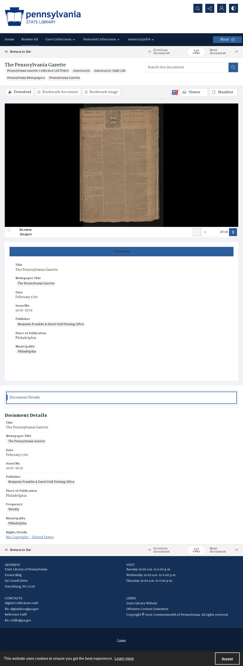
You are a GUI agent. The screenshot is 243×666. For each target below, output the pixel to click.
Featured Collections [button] (99, 39)
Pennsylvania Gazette (64, 78)
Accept (227, 659)
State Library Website (141, 603)
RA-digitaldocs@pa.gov (22, 609)
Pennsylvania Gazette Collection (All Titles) (38, 71)
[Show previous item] (197, 232)
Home (9, 39)
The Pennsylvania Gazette (36, 283)
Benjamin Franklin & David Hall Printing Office (51, 324)
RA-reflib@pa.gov (18, 620)
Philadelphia (27, 351)
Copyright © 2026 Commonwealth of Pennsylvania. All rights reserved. (177, 614)
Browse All (29, 39)
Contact (121, 640)
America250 (81, 71)
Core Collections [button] (58, 39)
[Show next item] (233, 232)
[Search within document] (233, 67)
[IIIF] (175, 92)
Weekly (13, 509)
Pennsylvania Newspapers (26, 78)
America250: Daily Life (110, 71)
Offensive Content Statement (147, 609)
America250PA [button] (139, 39)
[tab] (121, 251)
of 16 (224, 232)
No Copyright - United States (30, 537)
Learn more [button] (124, 659)
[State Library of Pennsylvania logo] (43, 16)
